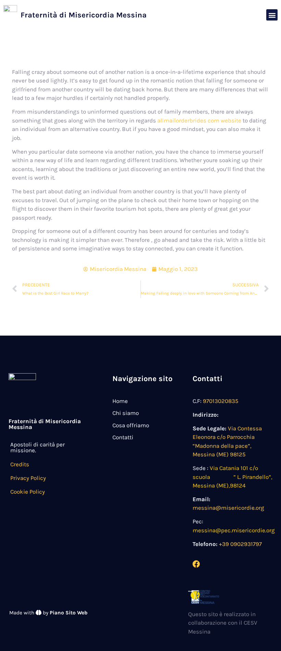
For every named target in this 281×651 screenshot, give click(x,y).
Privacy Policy (28, 477)
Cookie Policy (27, 491)
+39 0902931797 (240, 544)
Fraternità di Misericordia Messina (84, 15)
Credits (19, 464)
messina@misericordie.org (228, 507)
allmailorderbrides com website (199, 120)
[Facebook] (196, 564)
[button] (272, 15)
